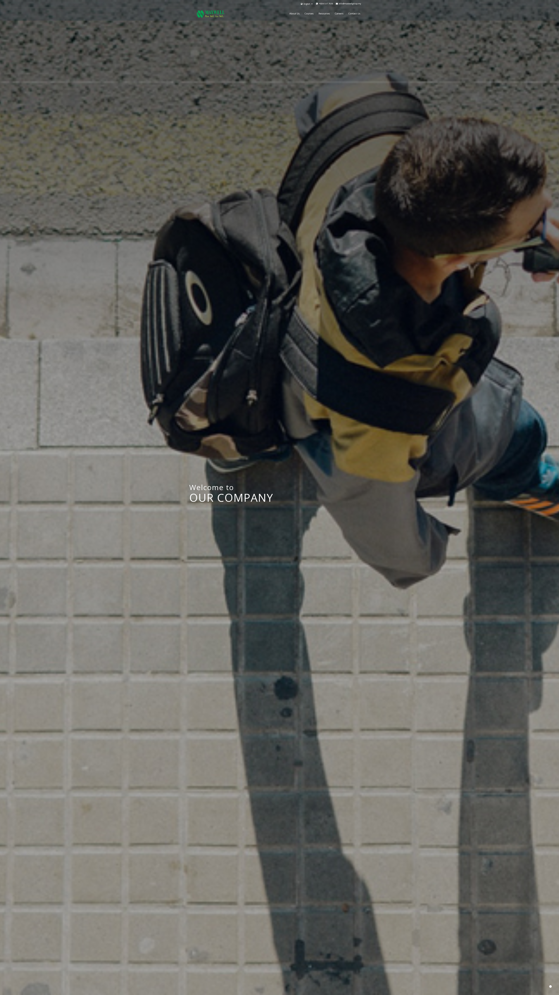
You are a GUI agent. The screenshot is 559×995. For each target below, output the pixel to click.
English (307, 4)
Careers (339, 13)
